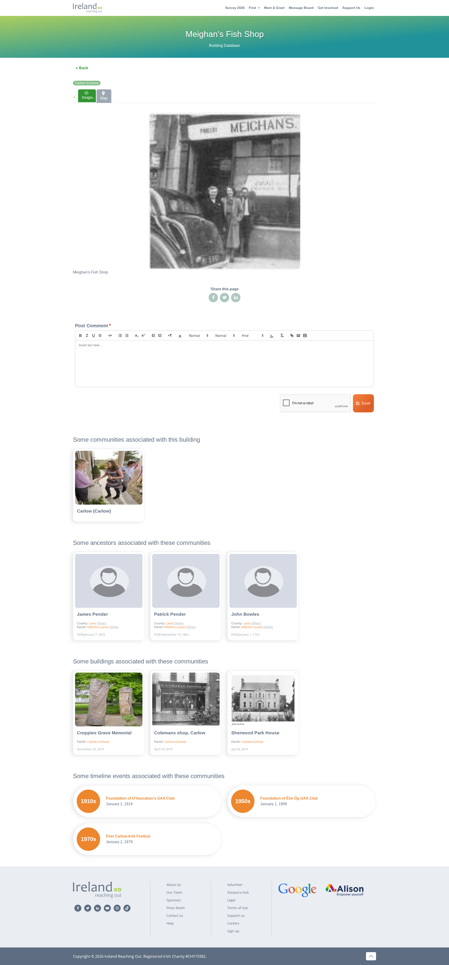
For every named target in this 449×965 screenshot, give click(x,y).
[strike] (100, 335)
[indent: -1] (153, 335)
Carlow (111, 617)
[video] (305, 335)
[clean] (282, 335)
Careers (233, 923)
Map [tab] (104, 98)
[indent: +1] (160, 335)
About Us (174, 884)
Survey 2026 (235, 8)
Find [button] (252, 8)
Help (170, 923)
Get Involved (328, 8)
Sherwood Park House (255, 732)
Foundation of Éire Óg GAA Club (289, 798)
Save (366, 403)
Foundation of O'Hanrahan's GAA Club (140, 798)
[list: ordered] (120, 335)
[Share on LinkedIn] (235, 297)
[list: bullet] (126, 335)
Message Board (301, 8)
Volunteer (235, 884)
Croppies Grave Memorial (104, 732)
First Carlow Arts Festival (128, 836)
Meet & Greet (274, 8)
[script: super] (143, 335)
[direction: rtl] (170, 335)
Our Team (174, 892)
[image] (298, 335)
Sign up (233, 931)
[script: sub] (137, 335)
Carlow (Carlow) (87, 83)
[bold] (80, 335)
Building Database (224, 45)
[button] (180, 335)
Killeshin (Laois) (98, 627)
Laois (93, 623)
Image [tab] (87, 97)
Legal (231, 900)
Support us (236, 915)
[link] (292, 335)
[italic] (87, 335)
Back (83, 68)
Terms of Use (237, 908)
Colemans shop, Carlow (179, 732)
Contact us (175, 915)
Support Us (351, 8)
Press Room (176, 908)
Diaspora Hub (238, 892)
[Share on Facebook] (213, 297)
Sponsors (174, 900)
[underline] (93, 335)
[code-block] (110, 335)
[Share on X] (224, 297)
